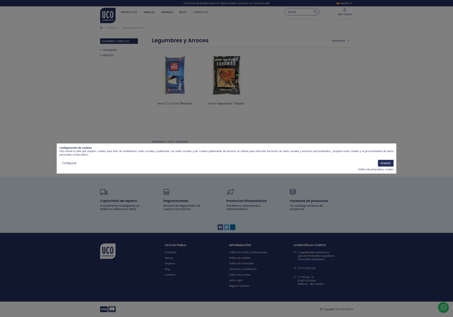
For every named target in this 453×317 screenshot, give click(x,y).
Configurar (69, 163)
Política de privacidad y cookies (376, 169)
